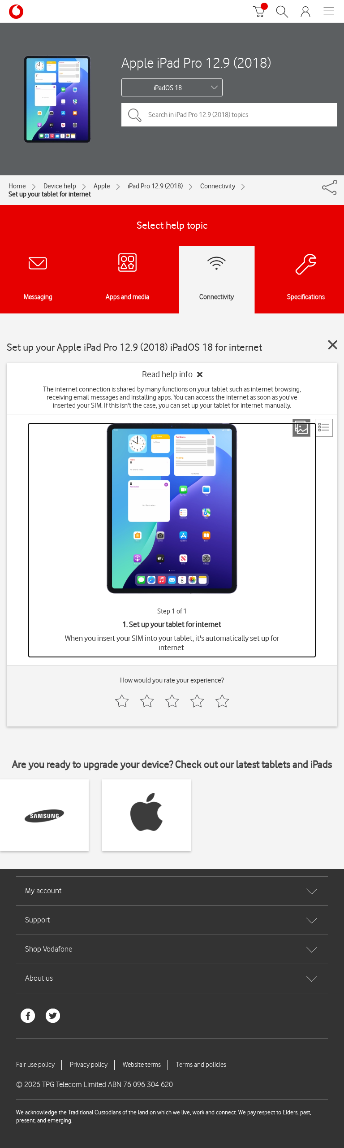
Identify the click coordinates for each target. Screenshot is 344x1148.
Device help (59, 186)
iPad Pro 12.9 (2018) (155, 186)
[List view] (324, 428)
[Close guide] (332, 344)
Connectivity (217, 186)
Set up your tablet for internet (50, 194)
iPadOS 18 (168, 88)
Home (17, 186)
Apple (102, 186)
